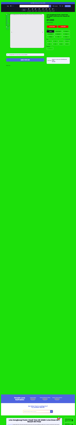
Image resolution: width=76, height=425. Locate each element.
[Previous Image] (12, 32)
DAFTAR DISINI (52, 26)
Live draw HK (10, 424)
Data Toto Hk (25, 60)
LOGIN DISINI (63, 26)
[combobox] (34, 6)
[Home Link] (12, 6)
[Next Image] (42, 32)
